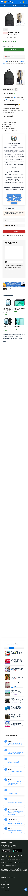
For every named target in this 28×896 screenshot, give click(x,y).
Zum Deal (13, 49)
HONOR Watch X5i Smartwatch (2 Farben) (8, 327)
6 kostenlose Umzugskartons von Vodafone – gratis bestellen (15, 753)
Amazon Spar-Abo (5, 887)
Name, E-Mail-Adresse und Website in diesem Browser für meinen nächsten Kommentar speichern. (14, 267)
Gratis (21, 5)
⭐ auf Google (13, 856)
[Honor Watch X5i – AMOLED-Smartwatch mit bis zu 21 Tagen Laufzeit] (8, 300)
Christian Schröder (14, 143)
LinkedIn (16, 200)
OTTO (11, 44)
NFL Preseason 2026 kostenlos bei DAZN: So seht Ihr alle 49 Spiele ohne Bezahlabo (15, 802)
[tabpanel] (14, 689)
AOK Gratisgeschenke (5, 894)
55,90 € (4, 99)
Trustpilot (4, 856)
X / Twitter (9, 197)
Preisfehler (15, 5)
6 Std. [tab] (7, 648)
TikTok (9, 200)
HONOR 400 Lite (18, 326)
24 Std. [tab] (11, 648)
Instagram (17, 197)
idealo (15, 97)
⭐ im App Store (5, 855)
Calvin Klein (21, 61)
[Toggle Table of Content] (15, 89)
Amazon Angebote (5, 890)
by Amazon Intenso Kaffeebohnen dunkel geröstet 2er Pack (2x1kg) (15, 822)
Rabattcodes (22, 864)
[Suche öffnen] (21, 2)
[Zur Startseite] (11, 2)
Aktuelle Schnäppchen (6, 5)
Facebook (17, 194)
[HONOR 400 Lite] (19, 318)
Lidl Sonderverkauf (5, 884)
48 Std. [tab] (16, 648)
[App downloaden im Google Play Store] (17, 851)
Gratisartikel (13, 864)
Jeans (4, 63)
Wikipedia (9, 194)
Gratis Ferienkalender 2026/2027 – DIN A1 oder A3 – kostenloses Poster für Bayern (15, 783)
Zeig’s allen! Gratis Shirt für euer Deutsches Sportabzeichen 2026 (15, 744)
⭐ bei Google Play (16, 855)
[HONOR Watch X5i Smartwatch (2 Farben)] (8, 318)
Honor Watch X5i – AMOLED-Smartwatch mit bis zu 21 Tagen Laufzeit (8, 310)
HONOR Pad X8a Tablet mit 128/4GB (19, 309)
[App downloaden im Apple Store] (6, 851)
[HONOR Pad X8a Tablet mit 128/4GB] (19, 300)
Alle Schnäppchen (4, 881)
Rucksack (5, 29)
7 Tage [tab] (21, 648)
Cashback (8, 865)
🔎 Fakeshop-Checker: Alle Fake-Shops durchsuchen (15, 793)
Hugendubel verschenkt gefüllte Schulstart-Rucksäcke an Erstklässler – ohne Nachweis (15, 762)
